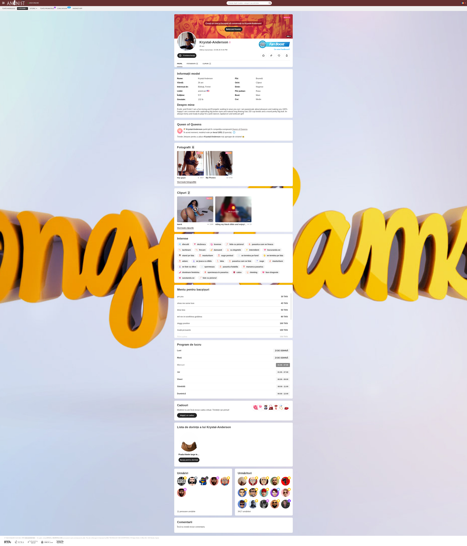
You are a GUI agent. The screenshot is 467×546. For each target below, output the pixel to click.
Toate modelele (8, 8)
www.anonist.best (30, 538)
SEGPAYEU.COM (57, 538)
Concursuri (62, 8)
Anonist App (77, 8)
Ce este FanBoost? (282, 49)
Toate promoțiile (47, 8)
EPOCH (49, 538)
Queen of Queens (239, 129)
